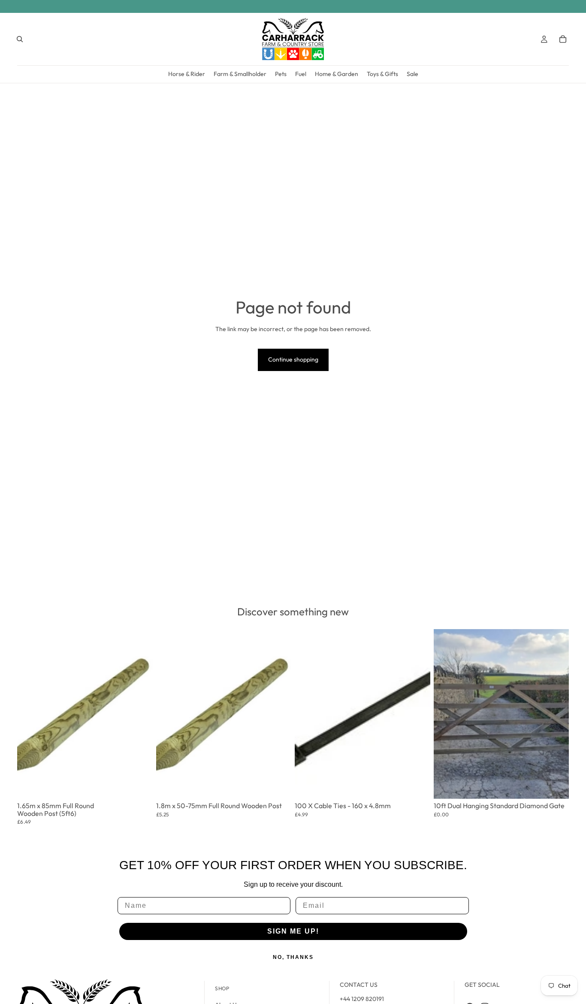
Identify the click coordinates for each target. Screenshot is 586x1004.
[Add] (140, 781)
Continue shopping (293, 359)
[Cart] (562, 39)
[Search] (19, 39)
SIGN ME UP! (293, 931)
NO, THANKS (293, 957)
